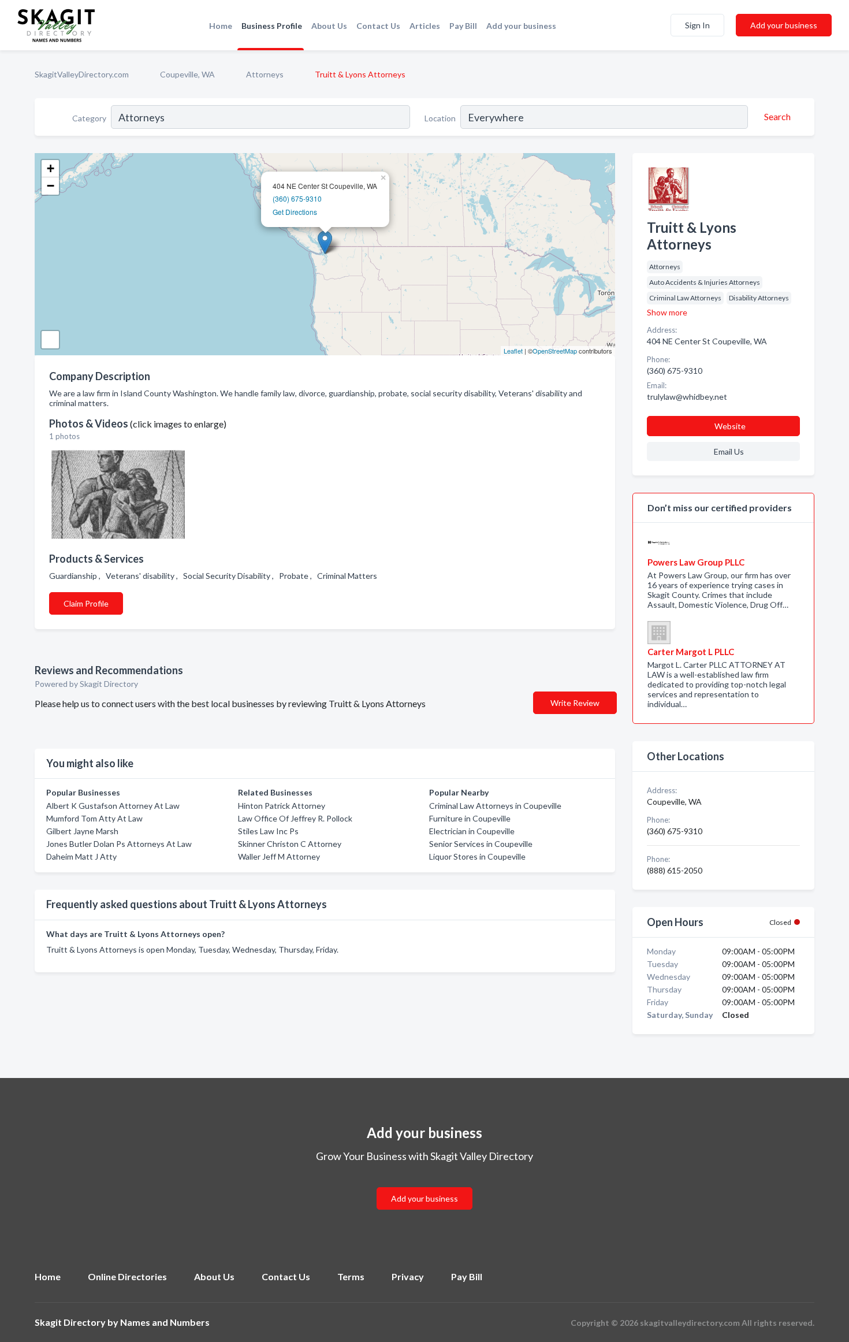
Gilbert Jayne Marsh (82, 831)
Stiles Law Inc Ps (268, 831)
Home (220, 26)
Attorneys (265, 74)
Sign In (697, 25)
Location (440, 118)
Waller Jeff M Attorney (279, 856)
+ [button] (50, 168)
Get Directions (295, 212)
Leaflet (513, 350)
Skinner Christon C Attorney (289, 844)
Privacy (408, 1276)
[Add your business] (424, 1184)
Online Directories (127, 1276)
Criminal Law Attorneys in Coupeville (495, 806)
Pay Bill (463, 26)
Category (89, 118)
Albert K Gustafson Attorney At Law (113, 806)
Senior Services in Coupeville (481, 844)
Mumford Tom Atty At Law (94, 818)
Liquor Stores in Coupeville (477, 856)
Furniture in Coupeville (470, 818)
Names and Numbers (165, 1322)
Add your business (521, 26)
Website (730, 426)
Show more (667, 312)
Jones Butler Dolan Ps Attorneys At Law (119, 844)
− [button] (50, 186)
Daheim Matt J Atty (81, 856)
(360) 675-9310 (297, 198)
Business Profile (271, 26)
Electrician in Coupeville (472, 831)
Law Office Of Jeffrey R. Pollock (295, 818)
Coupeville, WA (187, 74)
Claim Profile (86, 603)
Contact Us (378, 26)
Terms (350, 1276)
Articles (424, 26)
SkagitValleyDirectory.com (82, 74)
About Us (329, 26)
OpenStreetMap (555, 350)
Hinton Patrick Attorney (281, 806)
